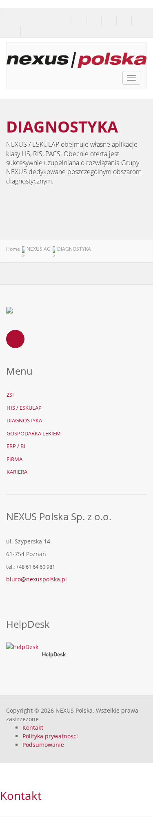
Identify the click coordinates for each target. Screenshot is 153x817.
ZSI (10, 394)
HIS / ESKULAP (24, 407)
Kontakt (32, 727)
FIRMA (14, 459)
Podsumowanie (43, 745)
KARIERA (17, 471)
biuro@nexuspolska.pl (36, 579)
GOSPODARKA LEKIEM (34, 433)
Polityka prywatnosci (50, 736)
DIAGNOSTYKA (24, 420)
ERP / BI (16, 446)
